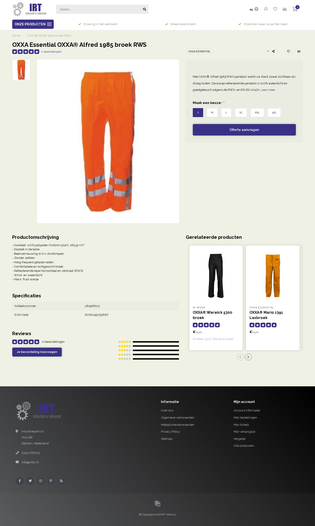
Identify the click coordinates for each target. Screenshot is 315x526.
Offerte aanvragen (244, 130)
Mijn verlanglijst (244, 431)
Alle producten (244, 445)
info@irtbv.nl (30, 462)
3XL (274, 112)
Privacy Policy (170, 431)
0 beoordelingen (51, 51)
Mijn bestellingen (245, 417)
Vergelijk (240, 438)
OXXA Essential (199, 51)
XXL (257, 112)
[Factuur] (157, 503)
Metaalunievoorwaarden (177, 424)
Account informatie (247, 410)
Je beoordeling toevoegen (37, 352)
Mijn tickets (241, 424)
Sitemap (166, 438)
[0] (294, 9)
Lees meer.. (268, 90)
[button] (240, 357)
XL (241, 112)
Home (16, 35)
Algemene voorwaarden (177, 417)
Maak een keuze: (208, 103)
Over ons (167, 410)
